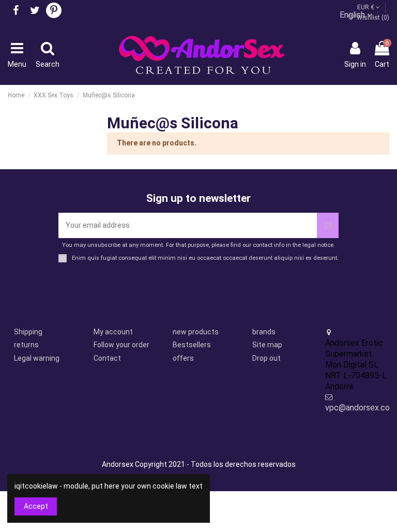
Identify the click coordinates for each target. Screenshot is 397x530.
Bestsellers (192, 345)
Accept (36, 506)
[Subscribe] (328, 225)
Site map (267, 345)
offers (183, 358)
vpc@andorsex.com (360, 408)
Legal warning (36, 358)
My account (113, 332)
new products (196, 332)
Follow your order (121, 345)
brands (264, 332)
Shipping (28, 332)
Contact (107, 358)
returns (26, 345)
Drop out (266, 358)
